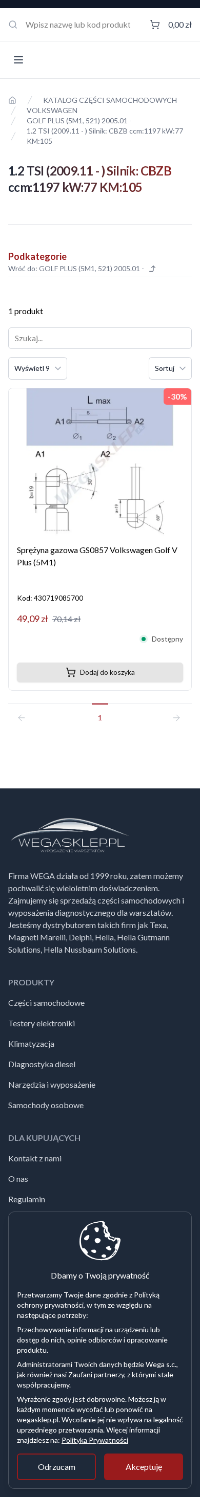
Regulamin (26, 1199)
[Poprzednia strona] (25, 713)
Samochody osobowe (46, 1105)
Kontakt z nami (35, 1158)
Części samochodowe (46, 1002)
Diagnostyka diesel (41, 1064)
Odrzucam (56, 1466)
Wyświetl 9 (32, 368)
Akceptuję (144, 1466)
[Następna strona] (174, 713)
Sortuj (164, 368)
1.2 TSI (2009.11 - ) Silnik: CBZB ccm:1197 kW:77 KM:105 (105, 135)
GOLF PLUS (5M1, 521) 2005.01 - (79, 120)
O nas (18, 1178)
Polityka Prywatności (95, 1440)
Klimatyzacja (31, 1043)
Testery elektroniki (41, 1023)
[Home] (12, 100)
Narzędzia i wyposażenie (51, 1084)
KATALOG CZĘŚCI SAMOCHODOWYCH (110, 100)
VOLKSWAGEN (52, 110)
